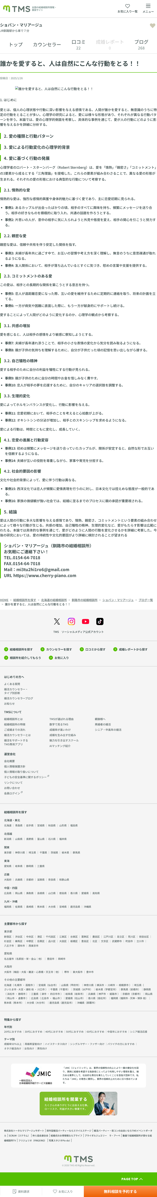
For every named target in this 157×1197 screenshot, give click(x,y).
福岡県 (7, 906)
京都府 (30, 879)
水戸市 (86, 989)
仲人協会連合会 (40, 1135)
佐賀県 (18, 906)
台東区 (74, 936)
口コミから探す (95, 649)
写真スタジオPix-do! (59, 1140)
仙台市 (52, 985)
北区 (94, 941)
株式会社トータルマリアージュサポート (24, 1130)
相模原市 (124, 985)
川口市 (41, 989)
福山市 (56, 998)
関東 (6, 847)
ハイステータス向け (56, 1044)
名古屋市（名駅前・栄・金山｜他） (23, 958)
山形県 (63, 825)
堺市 (66, 972)
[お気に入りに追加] (152, 26)
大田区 (63, 941)
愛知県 (7, 866)
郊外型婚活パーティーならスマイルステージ (69, 1130)
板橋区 (74, 941)
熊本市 (17, 1002)
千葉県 (43, 852)
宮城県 (41, 825)
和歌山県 (64, 879)
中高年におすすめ (117, 1031)
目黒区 (41, 941)
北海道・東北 (12, 820)
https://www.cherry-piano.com (44, 575)
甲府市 (74, 985)
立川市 (140, 941)
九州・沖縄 (10, 901)
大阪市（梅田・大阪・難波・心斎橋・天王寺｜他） (32, 972)
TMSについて (13, 712)
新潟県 (7, 839)
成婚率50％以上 (13, 1044)
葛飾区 (85, 936)
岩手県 (30, 825)
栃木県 (65, 852)
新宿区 (7, 936)
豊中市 (90, 972)
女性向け (29, 1048)
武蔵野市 (117, 941)
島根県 (41, 893)
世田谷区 (144, 936)
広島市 (45, 998)
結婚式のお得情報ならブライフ (66, 1135)
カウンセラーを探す (59, 649)
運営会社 (10, 754)
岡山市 (11, 998)
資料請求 (23, 1191)
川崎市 (111, 985)
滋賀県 (41, 879)
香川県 (74, 893)
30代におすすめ (33, 1031)
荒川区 (131, 936)
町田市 (129, 941)
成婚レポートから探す (133, 649)
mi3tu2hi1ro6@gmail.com (42, 569)
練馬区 (18, 941)
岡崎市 (61, 958)
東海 (6, 861)
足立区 (120, 936)
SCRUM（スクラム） (19, 1135)
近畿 (6, 874)
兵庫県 (18, 879)
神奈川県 (20, 852)
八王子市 (9, 945)
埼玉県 (32, 852)
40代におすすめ (54, 1031)
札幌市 (18, 985)
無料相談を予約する (120, 1191)
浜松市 (11, 993)
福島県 (74, 825)
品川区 (52, 941)
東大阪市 (78, 972)
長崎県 (30, 906)
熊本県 (41, 906)
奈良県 (52, 879)
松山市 (79, 998)
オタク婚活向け (12, 1048)
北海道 (7, 825)
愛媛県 (85, 893)
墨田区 (96, 936)
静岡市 (22, 993)
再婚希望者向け (33, 1044)
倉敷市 (22, 998)
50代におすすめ (75, 1031)
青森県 (18, 825)
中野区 (30, 941)
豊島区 (85, 941)
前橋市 (134, 989)
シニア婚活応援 (138, 1031)
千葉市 (63, 989)
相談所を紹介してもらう (25, 658)
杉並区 (7, 941)
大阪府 (7, 879)
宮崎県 (63, 906)
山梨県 (18, 839)
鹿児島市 (67, 1002)
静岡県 (30, 866)
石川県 (52, 839)
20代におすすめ (13, 1031)
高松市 (101, 998)
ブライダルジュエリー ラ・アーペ (102, 1135)
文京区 (104, 941)
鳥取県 (30, 893)
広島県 (7, 893)
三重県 (41, 866)
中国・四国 (10, 888)
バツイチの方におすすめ (121, 1044)
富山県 (41, 839)
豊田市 (50, 958)
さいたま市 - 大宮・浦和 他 (19, 989)
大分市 (40, 1002)
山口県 (52, 893)
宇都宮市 (110, 989)
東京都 (7, 852)
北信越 (8, 834)
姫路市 (113, 993)
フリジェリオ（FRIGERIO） (32, 1140)
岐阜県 (18, 866)
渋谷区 (18, 936)
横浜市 (100, 985)
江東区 (63, 936)
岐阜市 (79, 993)
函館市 (29, 985)
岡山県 (18, 893)
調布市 (21, 945)
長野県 (30, 839)
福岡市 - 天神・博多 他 (133, 998)
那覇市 (90, 1002)
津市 (43, 993)
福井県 (63, 839)
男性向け (42, 1048)
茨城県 (54, 852)
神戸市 (102, 993)
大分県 (52, 906)
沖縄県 (87, 906)
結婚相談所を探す (21, 649)
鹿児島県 (75, 906)
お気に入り (62, 658)
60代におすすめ (95, 1031)
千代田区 (51, 936)
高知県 (96, 893)
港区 (39, 936)
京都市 (136, 993)
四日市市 (55, 993)
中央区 (30, 936)
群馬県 (76, 852)
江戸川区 (108, 936)
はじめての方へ (14, 677)
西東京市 (33, 945)
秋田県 (52, 825)
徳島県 (63, 893)
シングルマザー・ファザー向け (87, 1044)
